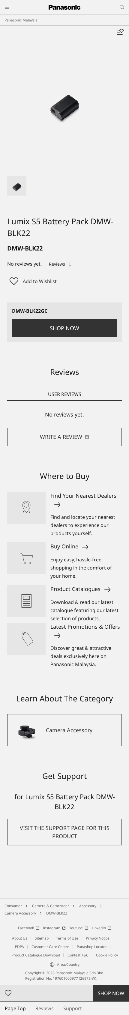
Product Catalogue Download (35, 955)
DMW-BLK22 (56, 913)
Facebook (26, 927)
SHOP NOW (111, 993)
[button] (16, 186)
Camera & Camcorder (50, 905)
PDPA (19, 946)
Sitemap (42, 938)
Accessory (87, 905)
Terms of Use (67, 938)
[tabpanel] (64, 428)
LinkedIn (99, 927)
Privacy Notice (98, 938)
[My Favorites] (120, 32)
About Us (19, 938)
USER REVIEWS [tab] (64, 394)
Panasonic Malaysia (21, 20)
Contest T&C (78, 955)
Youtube (76, 927)
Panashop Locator (92, 946)
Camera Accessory (20, 913)
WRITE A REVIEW (61, 436)
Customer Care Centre (50, 946)
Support (72, 1008)
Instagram (51, 927)
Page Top (15, 1008)
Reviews (44, 1008)
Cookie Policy (107, 955)
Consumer (13, 905)
